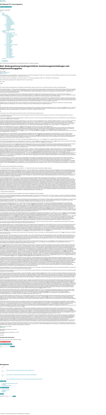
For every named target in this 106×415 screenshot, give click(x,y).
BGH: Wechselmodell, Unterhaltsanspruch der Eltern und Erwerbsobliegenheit (20, 370)
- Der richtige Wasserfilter (6, 385)
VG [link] (63, 215)
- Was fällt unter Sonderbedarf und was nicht (10, 383)
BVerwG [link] (11, 203)
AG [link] (0, 329)
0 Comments (4, 73)
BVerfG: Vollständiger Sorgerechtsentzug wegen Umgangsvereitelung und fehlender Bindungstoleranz (24, 378)
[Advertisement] (33, 354)
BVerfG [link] (46, 259)
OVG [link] (38, 214)
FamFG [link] (64, 107)
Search (1, 396)
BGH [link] (13, 161)
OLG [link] (17, 129)
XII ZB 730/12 (2, 327)
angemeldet (6, 339)
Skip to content (2, 0)
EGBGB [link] (16, 215)
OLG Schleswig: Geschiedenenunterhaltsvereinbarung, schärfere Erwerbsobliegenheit (22, 374)
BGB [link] (40, 185)
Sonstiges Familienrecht (5, 72)
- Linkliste (4, 384)
